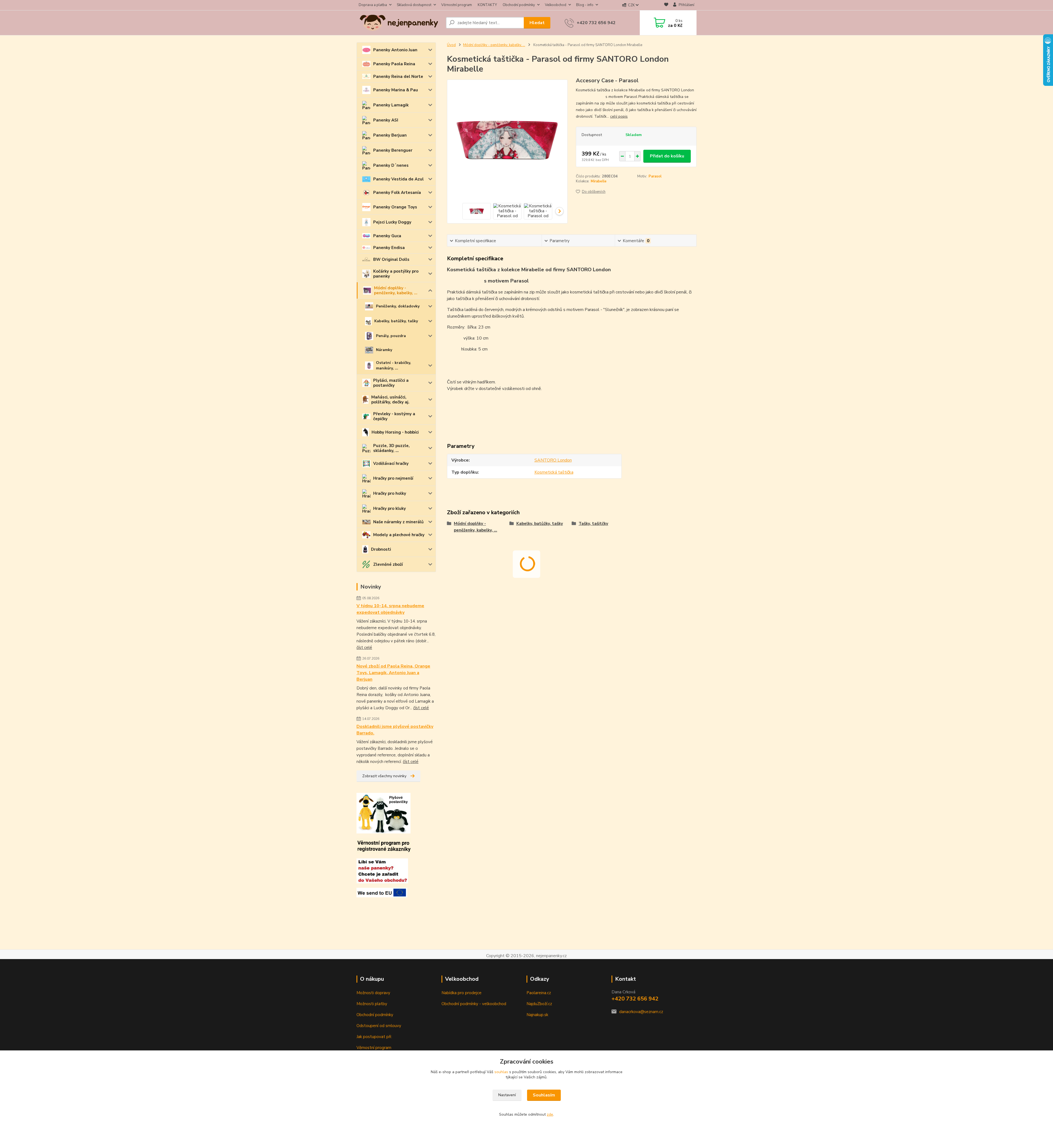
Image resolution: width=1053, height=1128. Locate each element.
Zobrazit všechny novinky (384, 776)
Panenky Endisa (389, 247)
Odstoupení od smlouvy (378, 1025)
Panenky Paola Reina (394, 64)
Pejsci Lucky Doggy (392, 222)
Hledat (537, 23)
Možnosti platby (371, 1004)
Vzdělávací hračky (391, 463)
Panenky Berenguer (392, 150)
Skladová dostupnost (414, 4)
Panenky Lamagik (391, 105)
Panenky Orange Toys (395, 207)
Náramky (384, 349)
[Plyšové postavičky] (383, 813)
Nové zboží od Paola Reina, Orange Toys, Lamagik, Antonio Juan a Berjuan (393, 672)
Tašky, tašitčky (593, 523)
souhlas (501, 1072)
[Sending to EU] (381, 892)
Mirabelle (599, 181)
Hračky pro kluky (389, 508)
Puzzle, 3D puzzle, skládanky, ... (391, 448)
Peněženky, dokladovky (398, 306)
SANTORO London (553, 460)
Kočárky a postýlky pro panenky (395, 273)
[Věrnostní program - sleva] (383, 846)
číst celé (364, 647)
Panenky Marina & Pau (395, 90)
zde (550, 1114)
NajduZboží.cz (539, 1004)
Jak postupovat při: (374, 1036)
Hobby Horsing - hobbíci (395, 432)
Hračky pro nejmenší (393, 478)
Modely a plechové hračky (398, 535)
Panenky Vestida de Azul (398, 179)
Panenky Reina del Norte (398, 76)
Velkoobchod (555, 4)
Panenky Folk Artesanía (397, 192)
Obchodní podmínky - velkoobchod (473, 1004)
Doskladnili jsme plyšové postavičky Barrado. (394, 729)
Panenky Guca (387, 236)
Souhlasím (544, 1095)
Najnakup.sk (537, 1014)
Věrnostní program (456, 4)
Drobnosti (381, 549)
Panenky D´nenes (391, 165)
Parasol (655, 176)
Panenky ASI (385, 120)
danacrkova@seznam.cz (641, 1011)
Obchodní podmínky (519, 4)
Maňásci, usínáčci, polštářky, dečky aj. (390, 399)
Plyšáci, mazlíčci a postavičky (391, 383)
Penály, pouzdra (391, 335)
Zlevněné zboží (388, 564)
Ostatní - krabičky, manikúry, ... (393, 365)
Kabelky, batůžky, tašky (396, 321)
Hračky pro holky (389, 493)
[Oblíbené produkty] (666, 5)
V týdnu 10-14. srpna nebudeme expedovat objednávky (390, 609)
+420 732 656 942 (596, 23)
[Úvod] (398, 23)
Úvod (451, 45)
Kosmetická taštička (553, 472)
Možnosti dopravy (373, 993)
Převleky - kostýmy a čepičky (394, 416)
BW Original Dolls (391, 259)
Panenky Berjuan (390, 135)
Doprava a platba (373, 4)
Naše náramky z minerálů (398, 522)
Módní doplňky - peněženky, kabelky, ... (395, 290)
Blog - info (584, 4)
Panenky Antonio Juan (395, 50)
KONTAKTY (487, 4)
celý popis (619, 116)
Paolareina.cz (538, 993)
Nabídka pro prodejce (461, 993)
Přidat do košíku (667, 156)
